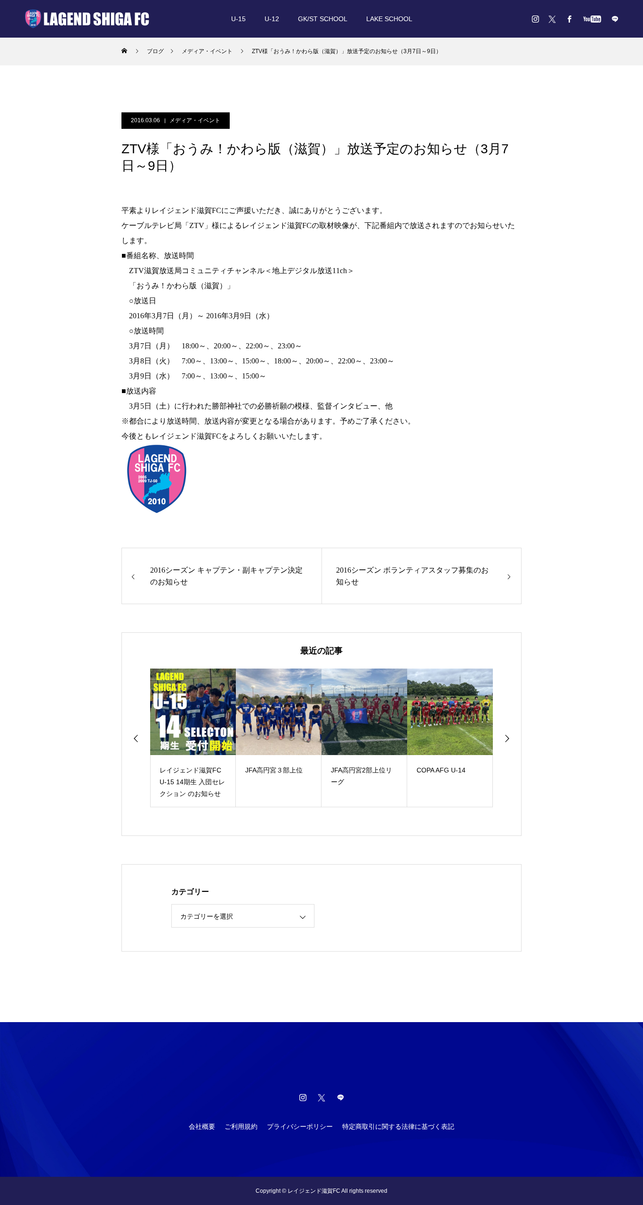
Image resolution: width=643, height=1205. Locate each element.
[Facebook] (569, 19)
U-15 (238, 19)
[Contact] (614, 19)
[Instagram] (535, 19)
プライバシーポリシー (300, 1126)
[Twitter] (552, 19)
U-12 (272, 19)
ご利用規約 (241, 1126)
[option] (193, 738)
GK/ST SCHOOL (322, 19)
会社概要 (202, 1126)
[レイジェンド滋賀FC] (87, 19)
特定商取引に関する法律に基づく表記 (398, 1126)
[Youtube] (592, 19)
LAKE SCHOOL (389, 19)
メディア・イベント (194, 120)
